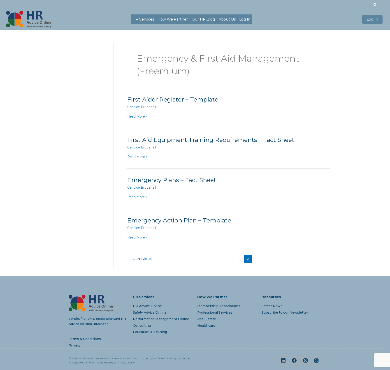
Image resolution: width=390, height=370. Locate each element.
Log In (245, 19)
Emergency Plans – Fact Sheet (171, 180)
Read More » (137, 116)
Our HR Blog (203, 19)
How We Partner (173, 19)
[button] (375, 5)
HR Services (143, 19)
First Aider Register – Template (172, 99)
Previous (142, 259)
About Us (227, 19)
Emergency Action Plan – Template (179, 220)
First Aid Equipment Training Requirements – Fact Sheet (210, 139)
